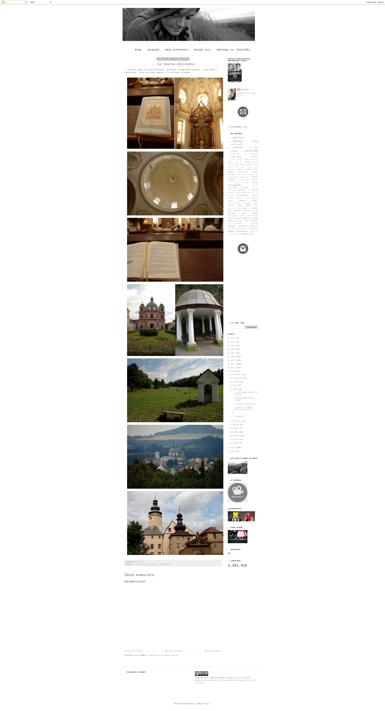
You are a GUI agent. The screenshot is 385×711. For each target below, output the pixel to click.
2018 (233, 349)
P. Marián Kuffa (238, 182)
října (236, 382)
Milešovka (243, 172)
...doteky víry (243, 141)
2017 (233, 353)
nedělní (246, 218)
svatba (231, 226)
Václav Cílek (242, 198)
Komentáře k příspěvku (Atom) (163, 655)
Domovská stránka (173, 651)
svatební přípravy (248, 226)
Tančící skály (234, 193)
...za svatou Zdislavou (244, 404)
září (235, 386)
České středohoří (238, 231)
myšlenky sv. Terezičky (233, 50)
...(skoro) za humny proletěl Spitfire (242, 408)
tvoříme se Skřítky (248, 229)
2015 (233, 360)
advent (255, 201)
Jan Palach (240, 164)
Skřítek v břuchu (248, 190)
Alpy (247, 159)
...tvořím (235, 147)
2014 (233, 364)
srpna (236, 389)
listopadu (238, 378)
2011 (233, 448)
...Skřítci (236, 137)
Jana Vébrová (252, 164)
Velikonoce (242, 195)
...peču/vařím (235, 144)
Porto (255, 182)
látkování (232, 216)
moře (242, 216)
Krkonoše (240, 169)
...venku (232, 151)
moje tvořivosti (176, 50)
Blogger (206, 704)
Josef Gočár (233, 167)
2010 (233, 451)
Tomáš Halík (246, 193)
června (236, 425)
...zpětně (253, 157)
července (237, 421)
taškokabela (233, 229)
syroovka (153, 50)
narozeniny (252, 216)
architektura (234, 203)
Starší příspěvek (212, 651)
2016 (233, 357)
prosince (237, 375)
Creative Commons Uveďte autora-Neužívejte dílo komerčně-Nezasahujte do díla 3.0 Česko (225, 680)
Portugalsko (234, 185)
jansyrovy (232, 208)
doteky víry (202, 50)
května (236, 428)
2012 (233, 371)
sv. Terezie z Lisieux (243, 223)
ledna (236, 443)
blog (138, 50)
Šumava (244, 234)
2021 (233, 338)
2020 (233, 342)
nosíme (255, 218)
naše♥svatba (234, 218)
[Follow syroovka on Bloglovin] (229, 554)
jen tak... (243, 208)
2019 (233, 346)
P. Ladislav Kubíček (247, 180)
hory (256, 206)
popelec (239, 221)
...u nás (252, 147)
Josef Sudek (246, 167)
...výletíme (140, 564)
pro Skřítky (251, 221)
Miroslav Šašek (245, 174)
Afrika (240, 159)
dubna (236, 432)
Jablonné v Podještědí (159, 564)
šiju (251, 234)
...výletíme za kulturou (243, 154)
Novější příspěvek (134, 651)
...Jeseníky (238, 416)
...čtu (231, 159)
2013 (233, 368)
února (236, 440)
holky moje (243, 206)
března (236, 436)
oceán (230, 221)
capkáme (247, 203)
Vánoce (242, 200)
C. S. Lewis (243, 162)
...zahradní (234, 156)
